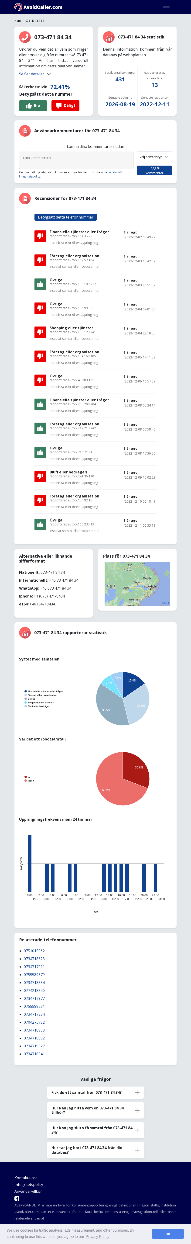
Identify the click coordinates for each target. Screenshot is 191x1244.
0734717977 (34, 998)
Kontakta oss (26, 1177)
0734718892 (34, 1038)
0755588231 (34, 1006)
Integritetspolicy (29, 176)
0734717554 (34, 1014)
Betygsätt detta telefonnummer (65, 217)
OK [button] (168, 1234)
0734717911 (34, 966)
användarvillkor (115, 172)
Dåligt (69, 105)
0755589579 (34, 974)
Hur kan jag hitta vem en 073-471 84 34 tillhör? (87, 1110)
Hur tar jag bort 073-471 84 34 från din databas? (86, 1150)
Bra (37, 105)
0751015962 (34, 950)
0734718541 (34, 1053)
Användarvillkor (28, 1191)
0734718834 (34, 982)
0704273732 (34, 1022)
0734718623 (34, 958)
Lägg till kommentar (154, 170)
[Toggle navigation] (166, 7)
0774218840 (34, 990)
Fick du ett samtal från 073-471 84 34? (86, 1092)
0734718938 (34, 1030)
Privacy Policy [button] (97, 1237)
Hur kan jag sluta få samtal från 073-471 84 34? (91, 1130)
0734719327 (34, 1046)
